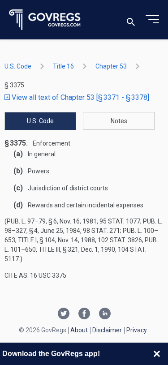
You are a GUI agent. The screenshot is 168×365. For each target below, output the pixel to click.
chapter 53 (111, 66)
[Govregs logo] (45, 19)
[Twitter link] (63, 314)
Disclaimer (107, 330)
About (79, 330)
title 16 (63, 66)
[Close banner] (157, 354)
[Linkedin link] (105, 314)
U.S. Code (17, 66)
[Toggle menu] (152, 19)
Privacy (136, 330)
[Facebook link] (84, 314)
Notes (119, 121)
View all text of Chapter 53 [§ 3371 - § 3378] (79, 97)
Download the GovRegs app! (51, 353)
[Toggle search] (131, 20)
